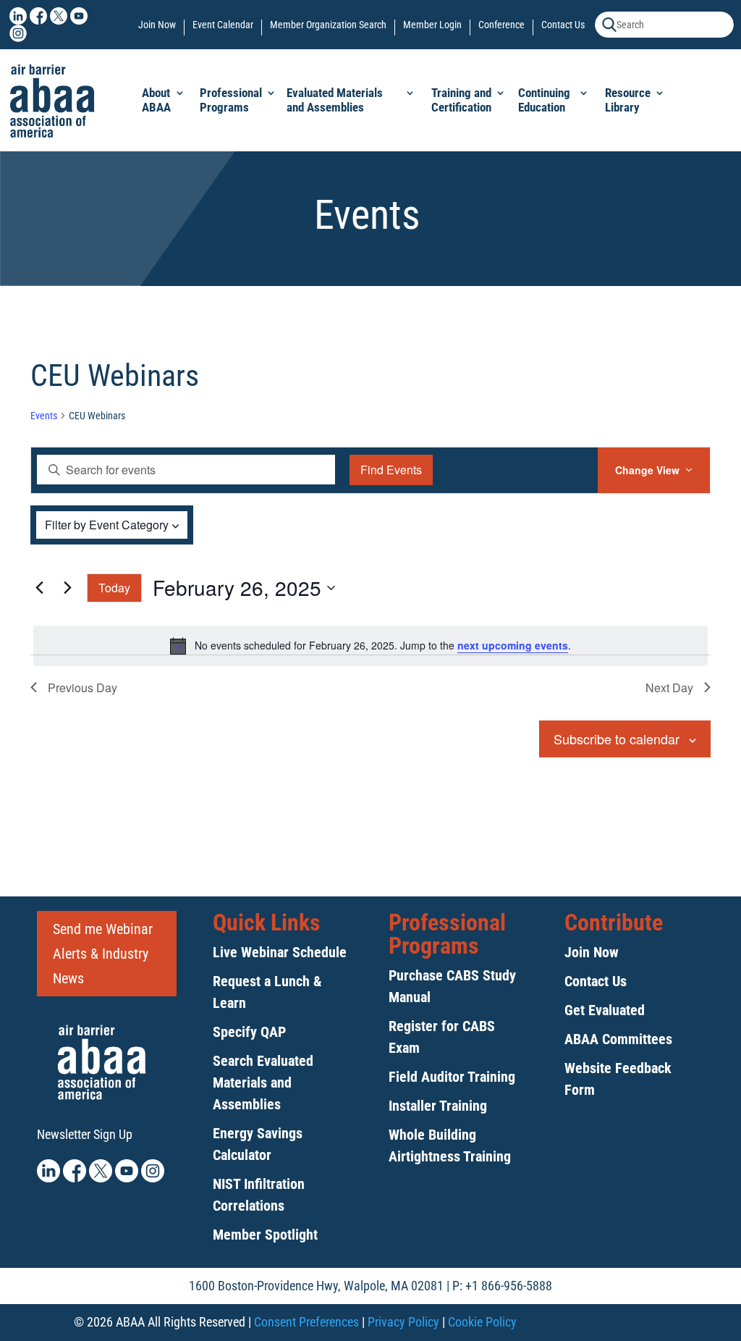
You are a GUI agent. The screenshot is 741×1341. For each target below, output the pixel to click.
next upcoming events (512, 645)
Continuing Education (544, 99)
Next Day (669, 687)
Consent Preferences (306, 1321)
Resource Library (628, 99)
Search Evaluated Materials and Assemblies (263, 1082)
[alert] (370, 646)
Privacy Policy (403, 1321)
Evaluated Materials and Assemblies (335, 99)
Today (114, 587)
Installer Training (438, 1105)
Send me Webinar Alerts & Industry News (103, 953)
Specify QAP (249, 1032)
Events (43, 415)
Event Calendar (222, 25)
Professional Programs (231, 99)
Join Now (157, 25)
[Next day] (67, 588)
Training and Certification (461, 99)
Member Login (432, 25)
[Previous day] (39, 588)
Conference (501, 25)
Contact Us (563, 25)
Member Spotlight (265, 1234)
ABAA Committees (618, 1039)
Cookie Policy (482, 1321)
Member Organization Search (328, 25)
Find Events (391, 469)
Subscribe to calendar (616, 738)
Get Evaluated (604, 1010)
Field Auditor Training (452, 1076)
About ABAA (156, 99)
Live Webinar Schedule (280, 952)
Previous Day (82, 687)
